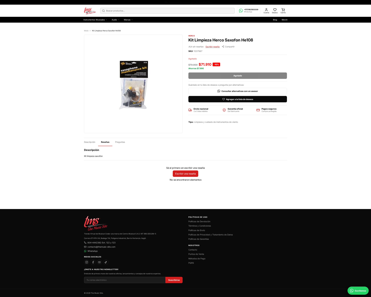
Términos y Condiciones (199, 226)
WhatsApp (93, 251)
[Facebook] (93, 262)
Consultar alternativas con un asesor (239, 91)
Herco (191, 36)
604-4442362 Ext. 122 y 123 (102, 242)
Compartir (229, 46)
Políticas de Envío (196, 230)
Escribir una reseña (185, 173)
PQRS (191, 263)
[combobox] (167, 11)
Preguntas (120, 142)
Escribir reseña (213, 46)
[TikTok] (105, 262)
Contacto (192, 249)
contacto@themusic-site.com (101, 247)
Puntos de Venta (196, 254)
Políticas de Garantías (198, 239)
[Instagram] (86, 262)
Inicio (86, 31)
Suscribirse (174, 280)
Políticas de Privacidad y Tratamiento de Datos (210, 234)
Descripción (89, 142)
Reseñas (105, 142)
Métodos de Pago (196, 258)
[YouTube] (99, 262)
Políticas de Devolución (199, 221)
